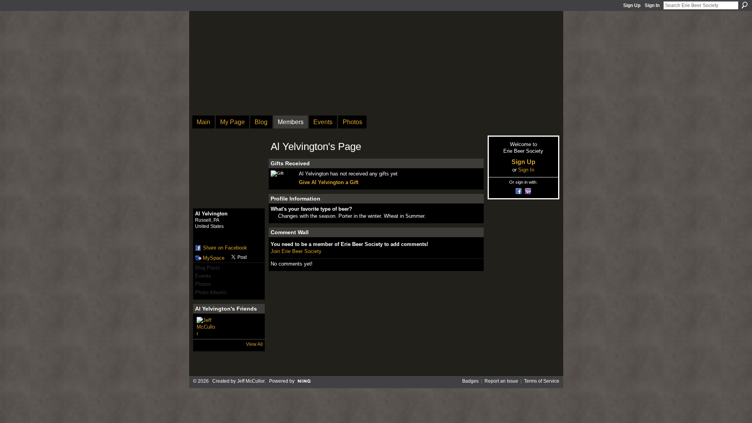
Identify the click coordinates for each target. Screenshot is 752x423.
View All (254, 344)
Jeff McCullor (250, 381)
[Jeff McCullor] (206, 326)
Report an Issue (501, 381)
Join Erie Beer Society (296, 251)
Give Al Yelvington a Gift (328, 182)
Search (744, 5)
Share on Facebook (225, 248)
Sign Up (631, 5)
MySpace (213, 258)
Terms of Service (541, 381)
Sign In (652, 5)
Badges (470, 381)
